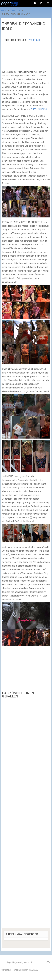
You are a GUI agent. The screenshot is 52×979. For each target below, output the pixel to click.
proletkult (34, 39)
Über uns (13, 970)
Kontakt (4, 970)
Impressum (23, 970)
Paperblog (11, 962)
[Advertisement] (26, 813)
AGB (36, 970)
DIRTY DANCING (39, 109)
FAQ (31, 970)
